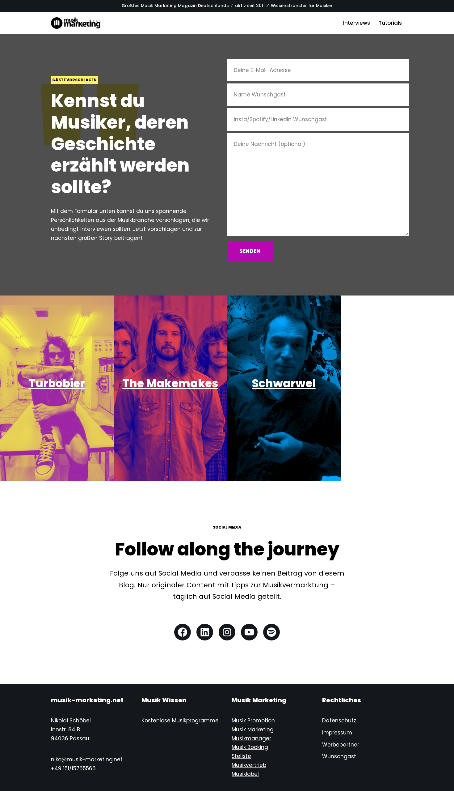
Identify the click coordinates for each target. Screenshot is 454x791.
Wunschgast (339, 756)
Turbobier (56, 383)
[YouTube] (249, 632)
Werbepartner (340, 744)
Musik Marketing (253, 729)
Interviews (356, 23)
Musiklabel (245, 774)
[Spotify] (271, 632)
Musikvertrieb (249, 765)
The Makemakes (170, 383)
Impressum (337, 732)
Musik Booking (250, 747)
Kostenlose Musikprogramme (180, 720)
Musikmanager (251, 738)
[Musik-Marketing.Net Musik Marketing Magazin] (75, 23)
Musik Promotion (253, 720)
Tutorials (390, 23)
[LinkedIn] (204, 632)
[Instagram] (227, 632)
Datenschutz (339, 720)
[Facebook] (182, 632)
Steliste (241, 756)
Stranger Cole (397, 383)
